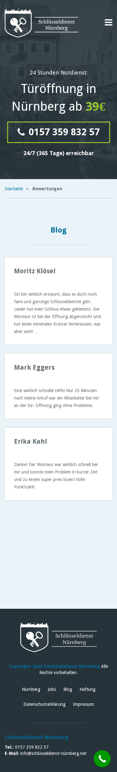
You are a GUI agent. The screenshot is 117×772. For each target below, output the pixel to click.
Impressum (83, 704)
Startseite (14, 188)
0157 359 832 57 (63, 132)
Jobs (52, 689)
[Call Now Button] (102, 758)
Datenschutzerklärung (44, 704)
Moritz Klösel (35, 271)
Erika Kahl (30, 441)
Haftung (87, 689)
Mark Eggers (34, 367)
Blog (67, 689)
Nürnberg (31, 689)
